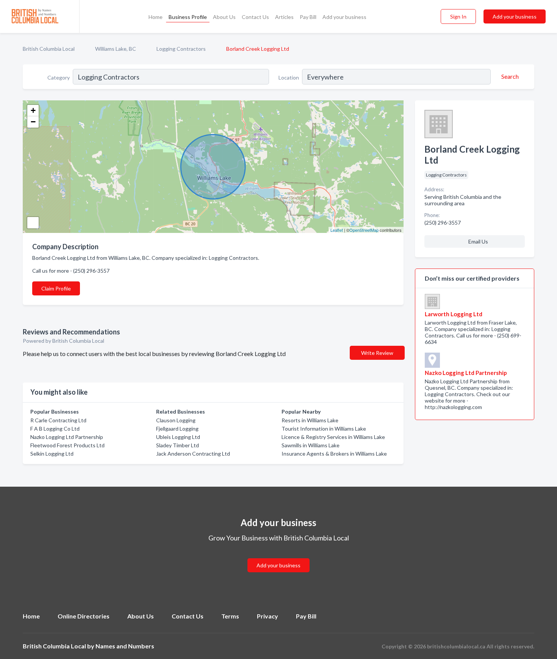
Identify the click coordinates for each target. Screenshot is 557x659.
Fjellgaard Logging (177, 428)
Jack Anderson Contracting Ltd (193, 453)
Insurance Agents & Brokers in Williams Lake (334, 453)
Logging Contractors (181, 48)
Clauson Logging (176, 420)
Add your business (344, 17)
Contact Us (255, 17)
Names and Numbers (124, 646)
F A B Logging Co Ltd (55, 428)
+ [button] (33, 110)
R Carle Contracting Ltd (58, 420)
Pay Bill (308, 17)
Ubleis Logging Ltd (178, 437)
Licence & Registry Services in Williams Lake (333, 437)
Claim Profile (56, 288)
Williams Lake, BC (115, 48)
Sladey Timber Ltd (177, 445)
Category (58, 77)
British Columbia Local (49, 48)
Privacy (267, 616)
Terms (230, 616)
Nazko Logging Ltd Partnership (66, 437)
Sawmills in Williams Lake (311, 445)
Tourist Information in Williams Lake (324, 428)
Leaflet (336, 230)
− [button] (33, 121)
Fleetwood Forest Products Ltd (67, 445)
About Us (224, 17)
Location (288, 77)
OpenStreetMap (364, 230)
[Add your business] (278, 556)
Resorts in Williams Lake (310, 420)
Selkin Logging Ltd (52, 453)
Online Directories (84, 616)
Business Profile (188, 17)
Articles (284, 17)
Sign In (458, 16)
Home (156, 17)
